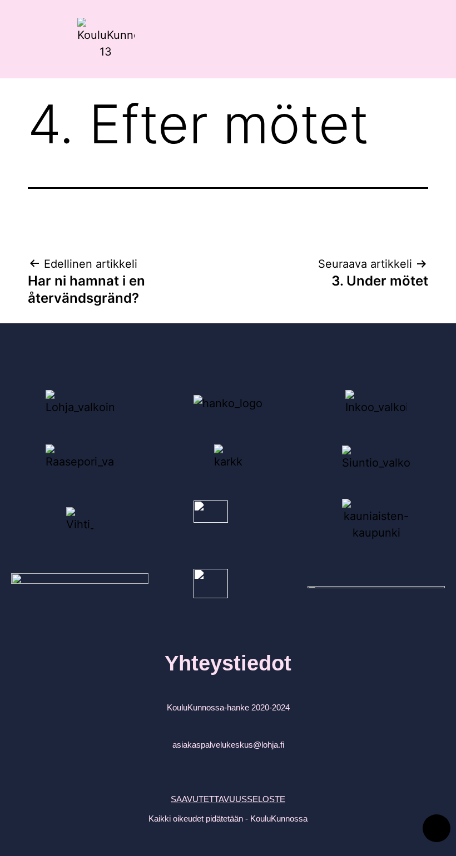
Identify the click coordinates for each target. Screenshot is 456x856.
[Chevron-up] (436, 828)
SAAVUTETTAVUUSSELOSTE (228, 799)
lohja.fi (272, 744)
